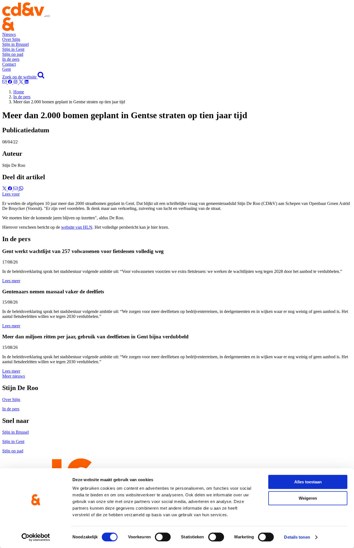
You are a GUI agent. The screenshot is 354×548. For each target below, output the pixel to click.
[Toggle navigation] (47, 16)
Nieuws (9, 34)
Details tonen (297, 537)
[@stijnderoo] (26, 82)
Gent (6, 69)
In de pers (10, 59)
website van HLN (76, 227)
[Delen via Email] (16, 189)
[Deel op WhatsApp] (21, 189)
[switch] (163, 537)
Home (18, 91)
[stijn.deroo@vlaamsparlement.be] (5, 82)
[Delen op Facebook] (10, 189)
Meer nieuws (13, 376)
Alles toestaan (308, 481)
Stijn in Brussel (15, 44)
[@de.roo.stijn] (10, 82)
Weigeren (308, 498)
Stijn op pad (12, 54)
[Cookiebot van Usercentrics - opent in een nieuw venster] (36, 537)
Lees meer (11, 280)
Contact (9, 64)
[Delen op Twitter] (5, 189)
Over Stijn (11, 39)
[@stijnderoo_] (16, 82)
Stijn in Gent (13, 49)
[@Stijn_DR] (21, 82)
